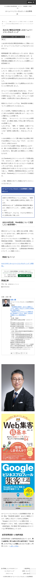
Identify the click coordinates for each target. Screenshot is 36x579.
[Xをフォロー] (14, 353)
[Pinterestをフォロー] (24, 353)
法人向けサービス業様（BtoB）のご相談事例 (13, 37)
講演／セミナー (26, 571)
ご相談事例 (27, 568)
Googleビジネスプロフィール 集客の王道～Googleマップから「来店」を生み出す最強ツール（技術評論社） (21, 313)
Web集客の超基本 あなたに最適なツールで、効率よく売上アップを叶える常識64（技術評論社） (22, 308)
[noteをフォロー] (21, 353)
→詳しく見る (14, 546)
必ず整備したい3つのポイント (9, 568)
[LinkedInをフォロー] (19, 353)
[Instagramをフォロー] (16, 353)
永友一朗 (13, 300)
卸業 (29, 37)
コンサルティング (9, 571)
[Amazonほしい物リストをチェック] (26, 353)
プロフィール (9, 573)
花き (4, 39)
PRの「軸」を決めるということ (10, 284)
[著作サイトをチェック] (11, 353)
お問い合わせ (26, 573)
